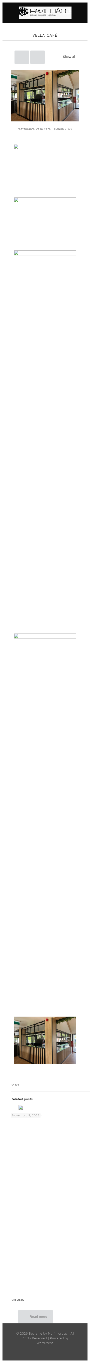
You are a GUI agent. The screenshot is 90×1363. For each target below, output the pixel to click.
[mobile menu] (80, 12)
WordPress (45, 1343)
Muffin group (57, 1333)
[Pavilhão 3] (45, 12)
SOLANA (17, 1300)
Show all (69, 57)
